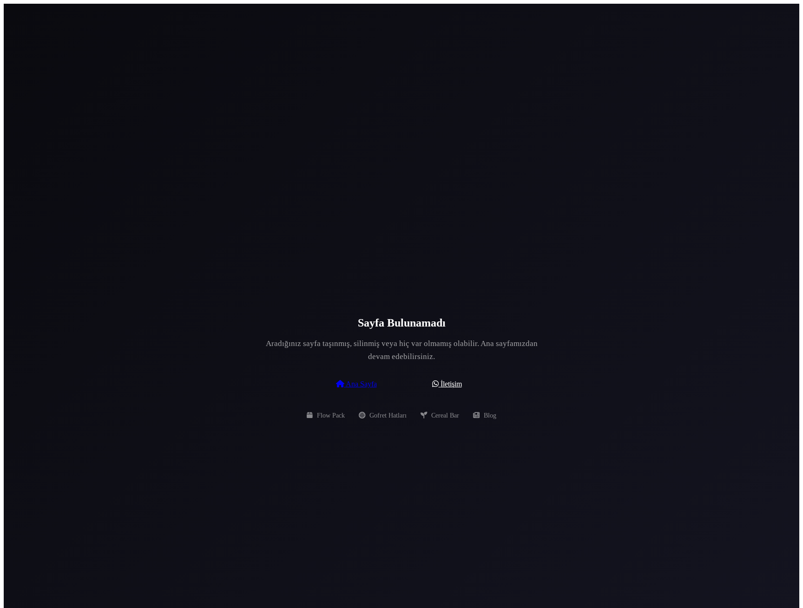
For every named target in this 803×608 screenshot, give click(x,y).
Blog (489, 415)
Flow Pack (330, 415)
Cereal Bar (444, 415)
